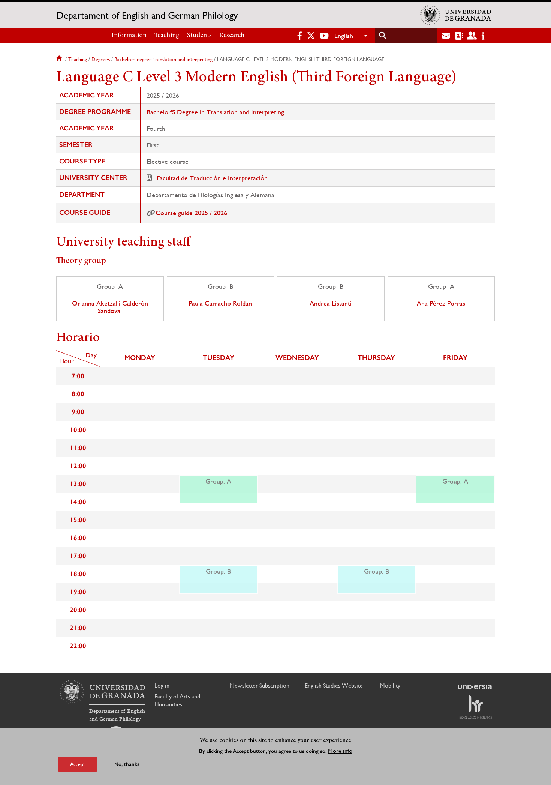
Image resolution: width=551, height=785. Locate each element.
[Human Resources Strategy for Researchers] (475, 707)
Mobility (390, 685)
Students (199, 35)
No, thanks (126, 764)
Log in (161, 685)
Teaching (167, 35)
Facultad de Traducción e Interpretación (212, 178)
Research (231, 35)
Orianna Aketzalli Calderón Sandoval (110, 307)
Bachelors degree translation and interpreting (163, 59)
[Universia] (475, 687)
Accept (77, 764)
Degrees (100, 59)
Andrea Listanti (331, 303)
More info (340, 750)
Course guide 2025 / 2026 (191, 213)
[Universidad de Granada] (456, 15)
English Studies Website (334, 685)
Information (129, 35)
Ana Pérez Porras (441, 303)
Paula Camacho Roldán (220, 303)
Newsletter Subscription (259, 685)
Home (60, 59)
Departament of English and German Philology (147, 15)
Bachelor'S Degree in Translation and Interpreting (215, 112)
